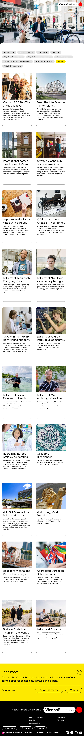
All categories (9, 52)
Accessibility (34, 723)
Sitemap (60, 720)
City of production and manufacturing (17, 61)
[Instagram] (76, 732)
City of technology (26, 52)
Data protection (36, 717)
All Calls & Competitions (12, 66)
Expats (60, 61)
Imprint (32, 720)
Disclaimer (61, 717)
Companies (43, 52)
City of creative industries (13, 57)
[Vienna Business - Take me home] (70, 4)
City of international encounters (39, 57)
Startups (56, 52)
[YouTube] (80, 732)
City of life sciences (63, 57)
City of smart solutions (44, 61)
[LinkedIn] (67, 732)
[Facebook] (71, 732)
